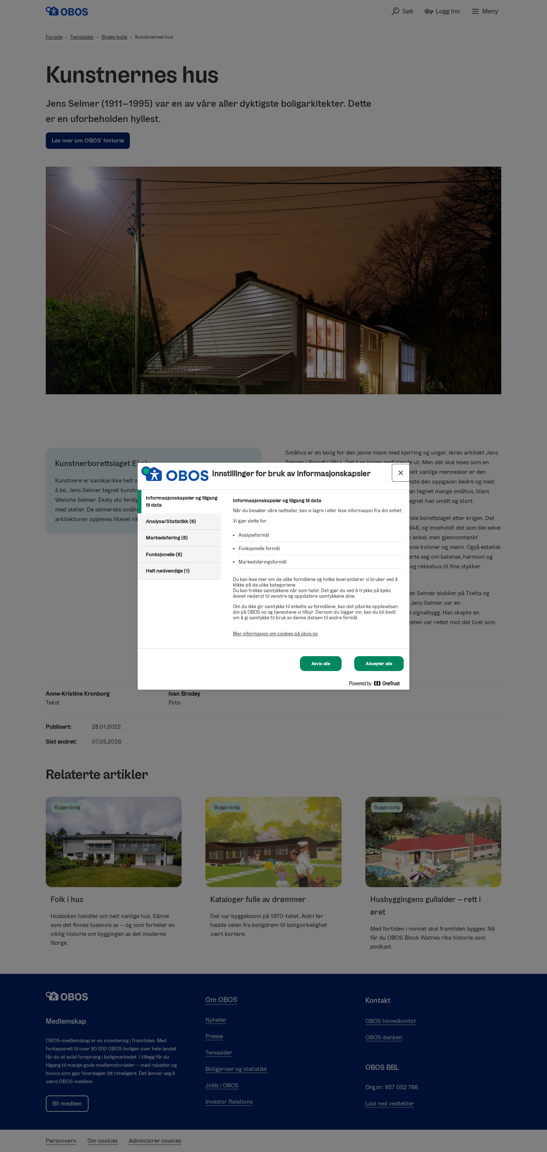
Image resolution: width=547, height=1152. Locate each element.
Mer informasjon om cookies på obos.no (275, 633)
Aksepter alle (379, 663)
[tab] (179, 501)
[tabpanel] (318, 571)
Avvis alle (320, 663)
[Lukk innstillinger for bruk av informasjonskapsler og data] (401, 473)
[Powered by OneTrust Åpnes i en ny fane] (377, 685)
